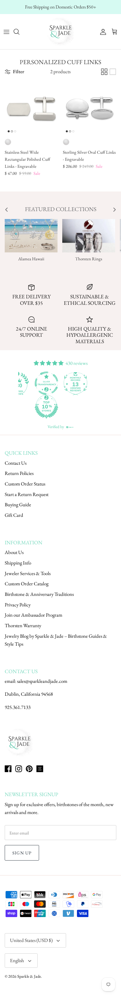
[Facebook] (8, 768)
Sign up (21, 853)
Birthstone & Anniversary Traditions (39, 594)
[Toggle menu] (6, 31)
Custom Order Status (25, 483)
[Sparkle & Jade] (60, 31)
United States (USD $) (31, 940)
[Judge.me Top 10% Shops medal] (63, 406)
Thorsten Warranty (23, 625)
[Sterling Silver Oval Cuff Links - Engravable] (89, 108)
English (17, 960)
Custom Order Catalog (26, 583)
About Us (14, 552)
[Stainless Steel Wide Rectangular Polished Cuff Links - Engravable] (31, 108)
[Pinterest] (29, 768)
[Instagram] (18, 768)
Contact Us (15, 463)
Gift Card (14, 515)
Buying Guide (18, 504)
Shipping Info (18, 563)
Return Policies (19, 473)
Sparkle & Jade (29, 976)
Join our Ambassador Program (33, 615)
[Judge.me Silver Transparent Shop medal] (63, 383)
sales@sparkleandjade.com (42, 681)
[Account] (101, 31)
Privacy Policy (18, 604)
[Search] (19, 31)
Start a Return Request (26, 494)
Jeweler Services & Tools (28, 573)
